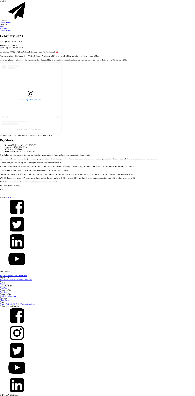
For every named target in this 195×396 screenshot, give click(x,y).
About (2, 26)
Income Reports (5, 22)
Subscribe (3, 28)
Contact (7, 300)
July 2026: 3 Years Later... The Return (13, 276)
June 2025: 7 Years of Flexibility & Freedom (16, 280)
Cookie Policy (15, 304)
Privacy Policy (5, 304)
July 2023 (3, 288)
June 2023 (3, 292)
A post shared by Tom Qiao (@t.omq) (30, 129)
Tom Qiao (11, 197)
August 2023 (4, 284)
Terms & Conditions (28, 304)
